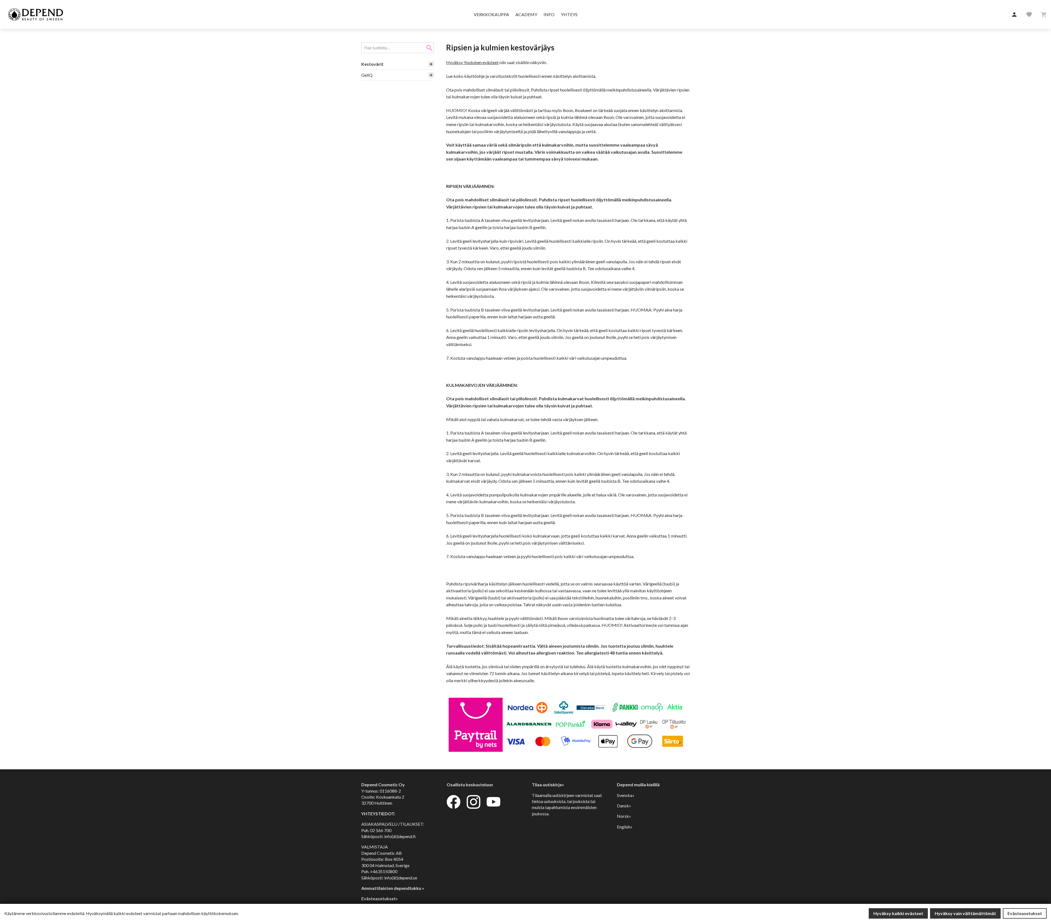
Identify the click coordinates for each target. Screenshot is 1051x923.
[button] (1014, 14)
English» (625, 826)
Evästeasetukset (1024, 913)
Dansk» (624, 805)
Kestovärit (372, 64)
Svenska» (625, 795)
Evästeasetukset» (379, 898)
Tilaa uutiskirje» (548, 784)
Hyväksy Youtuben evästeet (472, 62)
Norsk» (624, 816)
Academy (526, 14)
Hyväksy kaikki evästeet (898, 913)
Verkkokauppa (491, 14)
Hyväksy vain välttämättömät (965, 913)
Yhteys (569, 14)
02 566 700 (380, 830)
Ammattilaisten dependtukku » (392, 888)
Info (549, 14)
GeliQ (367, 75)
